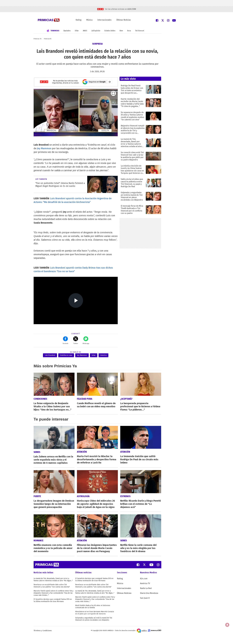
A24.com (143, 578)
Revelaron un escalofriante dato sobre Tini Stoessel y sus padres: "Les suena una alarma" (52, 586)
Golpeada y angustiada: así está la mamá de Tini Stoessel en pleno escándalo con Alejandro (93, 619)
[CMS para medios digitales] (154, 630)
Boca (129, 31)
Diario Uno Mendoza (149, 593)
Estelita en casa (66, 355)
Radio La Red (146, 588)
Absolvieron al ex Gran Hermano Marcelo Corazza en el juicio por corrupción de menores (94, 613)
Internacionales (104, 20)
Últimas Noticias (123, 20)
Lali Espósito (95, 31)
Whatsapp (86, 343)
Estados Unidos (109, 31)
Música (89, 20)
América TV (145, 583)
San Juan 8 (145, 598)
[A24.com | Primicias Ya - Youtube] (174, 20)
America (103, 355)
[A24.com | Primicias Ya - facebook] (157, 20)
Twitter (75, 343)
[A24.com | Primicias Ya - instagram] (168, 20)
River (121, 31)
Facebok (65, 343)
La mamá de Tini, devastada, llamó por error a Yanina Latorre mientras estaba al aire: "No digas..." (53, 579)
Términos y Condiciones (43, 631)
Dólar (77, 31)
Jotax (94, 355)
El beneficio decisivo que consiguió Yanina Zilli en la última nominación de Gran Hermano (53, 600)
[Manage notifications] (227, 625)
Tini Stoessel (139, 31)
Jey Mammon (44, 148)
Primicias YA (37, 39)
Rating (78, 20)
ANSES (85, 31)
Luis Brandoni (50, 355)
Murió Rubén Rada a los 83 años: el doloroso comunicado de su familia (92, 606)
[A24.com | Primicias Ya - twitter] (162, 20)
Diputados (67, 31)
